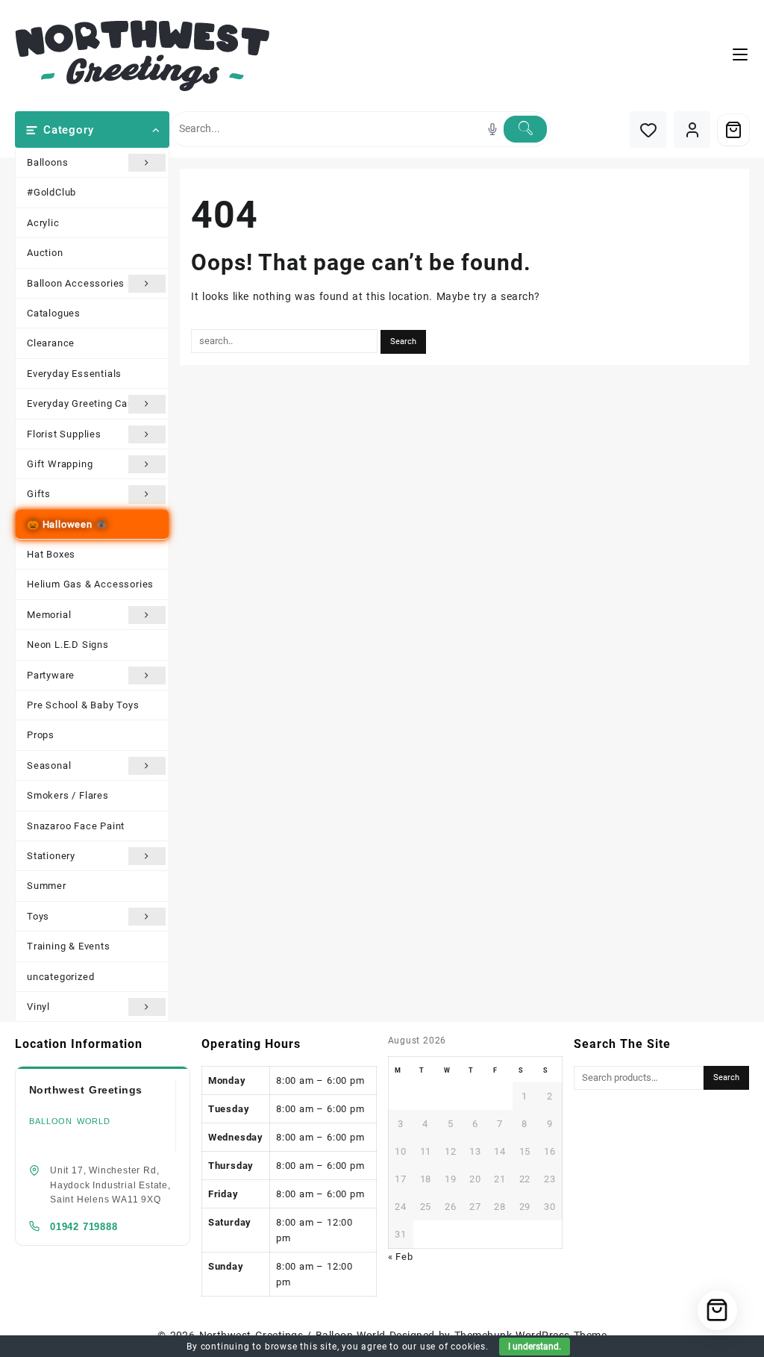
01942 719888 (84, 1226)
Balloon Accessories (76, 283)
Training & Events (68, 946)
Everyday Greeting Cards (85, 403)
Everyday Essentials (74, 373)
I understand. (534, 1346)
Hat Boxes (51, 554)
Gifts (39, 493)
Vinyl (38, 1006)
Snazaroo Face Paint (76, 826)
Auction (45, 252)
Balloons (47, 162)
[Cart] (733, 130)
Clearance (51, 343)
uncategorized (60, 976)
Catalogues (54, 313)
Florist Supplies (64, 434)
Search (726, 1077)
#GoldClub (51, 192)
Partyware (51, 675)
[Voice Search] (492, 129)
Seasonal (49, 765)
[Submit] (525, 129)
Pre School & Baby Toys (83, 705)
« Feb (400, 1256)
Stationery (51, 855)
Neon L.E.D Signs (68, 644)
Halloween (68, 524)
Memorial (49, 614)
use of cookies (453, 1346)
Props (40, 734)
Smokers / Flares (68, 795)
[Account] (692, 129)
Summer (46, 885)
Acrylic (43, 222)
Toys (38, 916)
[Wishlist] (648, 129)
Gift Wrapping (60, 464)
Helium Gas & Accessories (90, 584)
